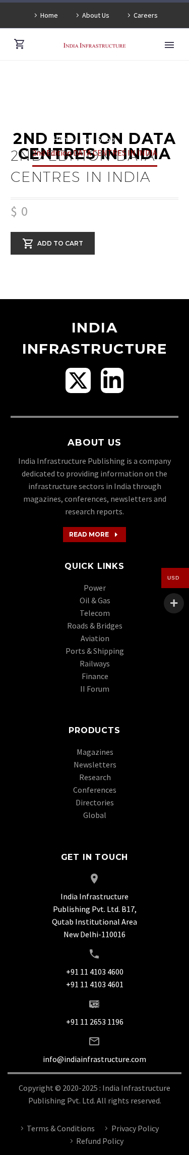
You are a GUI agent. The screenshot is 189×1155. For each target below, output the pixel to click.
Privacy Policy (135, 1128)
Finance (95, 676)
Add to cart (60, 243)
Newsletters (95, 764)
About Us (95, 15)
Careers (146, 15)
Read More (94, 535)
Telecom (95, 613)
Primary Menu (169, 45)
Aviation (95, 638)
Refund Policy (99, 1141)
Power (95, 588)
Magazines (95, 752)
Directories (95, 802)
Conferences (94, 790)
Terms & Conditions (61, 1128)
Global (94, 815)
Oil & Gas (95, 600)
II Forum (94, 689)
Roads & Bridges (94, 625)
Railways (95, 663)
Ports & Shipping (95, 651)
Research (95, 777)
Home (49, 15)
